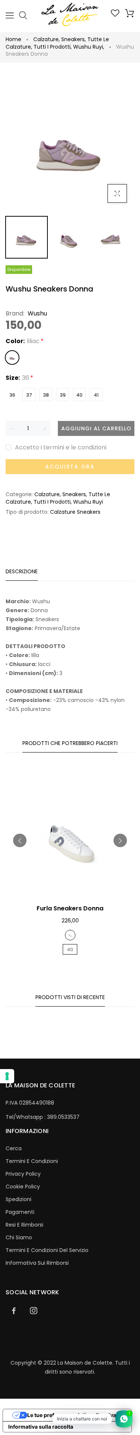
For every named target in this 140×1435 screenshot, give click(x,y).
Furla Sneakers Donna (70, 908)
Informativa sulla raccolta (40, 1426)
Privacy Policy (23, 1174)
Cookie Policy (23, 1186)
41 (96, 395)
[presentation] (20, 840)
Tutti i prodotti (53, 47)
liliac (12, 357)
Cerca (14, 1148)
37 (29, 395)
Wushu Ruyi (88, 47)
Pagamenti (20, 1212)
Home (13, 39)
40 (79, 395)
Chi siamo (19, 1237)
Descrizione (22, 571)
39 (63, 395)
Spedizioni (18, 1199)
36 (12, 395)
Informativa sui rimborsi (37, 1263)
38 (46, 395)
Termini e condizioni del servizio (47, 1250)
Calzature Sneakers (75, 512)
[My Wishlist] (115, 15)
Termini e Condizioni (32, 1161)
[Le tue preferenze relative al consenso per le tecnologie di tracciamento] (7, 1076)
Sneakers (73, 39)
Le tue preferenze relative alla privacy (74, 1415)
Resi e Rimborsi (24, 1224)
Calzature (46, 39)
